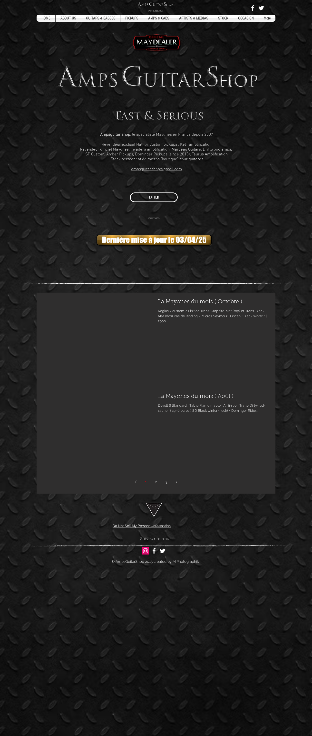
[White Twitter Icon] (261, 8)
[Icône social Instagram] (145, 550)
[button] (154, 240)
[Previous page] (135, 482)
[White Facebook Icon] (252, 8)
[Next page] (176, 482)
